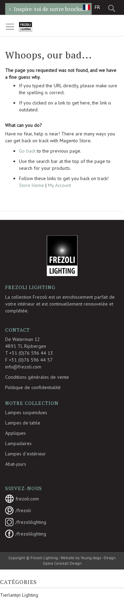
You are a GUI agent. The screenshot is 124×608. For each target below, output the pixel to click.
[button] (91, 7)
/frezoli (23, 510)
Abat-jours (15, 464)
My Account (59, 185)
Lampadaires (18, 443)
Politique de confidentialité (33, 387)
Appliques (15, 433)
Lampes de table (22, 423)
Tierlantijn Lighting (19, 595)
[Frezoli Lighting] (34, 27)
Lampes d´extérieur (25, 454)
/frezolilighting (31, 522)
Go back (27, 151)
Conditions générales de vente (37, 377)
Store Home (31, 185)
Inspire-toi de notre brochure (51, 9)
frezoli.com (27, 499)
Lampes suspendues (26, 412)
